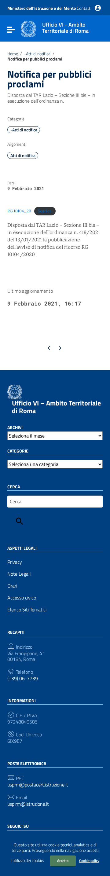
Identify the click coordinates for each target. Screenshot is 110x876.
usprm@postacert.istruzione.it (37, 785)
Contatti (84, 8)
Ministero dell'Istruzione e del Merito (41, 8)
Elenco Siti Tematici (26, 610)
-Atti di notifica (37, 53)
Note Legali (19, 574)
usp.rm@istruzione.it (28, 804)
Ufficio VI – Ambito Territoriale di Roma (56, 407)
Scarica (45, 211)
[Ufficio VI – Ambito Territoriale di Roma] (28, 28)
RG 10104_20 (19, 211)
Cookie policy (89, 860)
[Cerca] (19, 521)
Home (12, 53)
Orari (12, 586)
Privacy (14, 562)
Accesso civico (21, 598)
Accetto (62, 860)
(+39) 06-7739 (22, 678)
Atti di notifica (22, 155)
